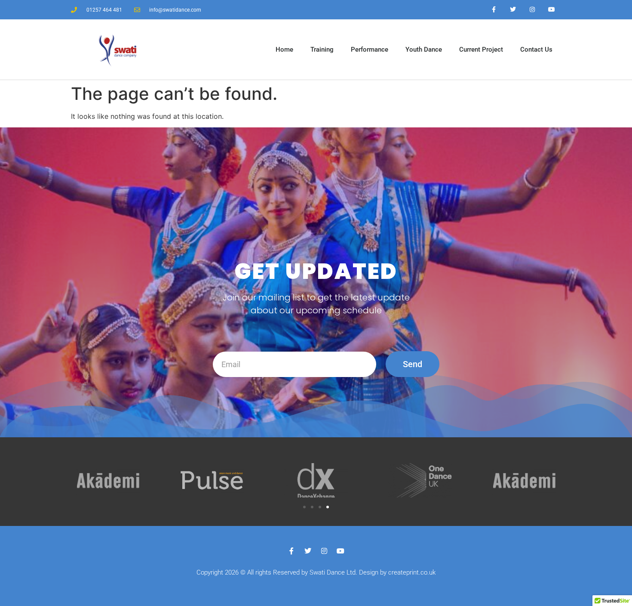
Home (284, 49)
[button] (304, 507)
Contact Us (536, 49)
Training (322, 49)
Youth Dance (423, 49)
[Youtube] (551, 9)
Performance (369, 49)
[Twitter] (513, 9)
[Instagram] (532, 9)
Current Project (481, 49)
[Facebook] (493, 9)
